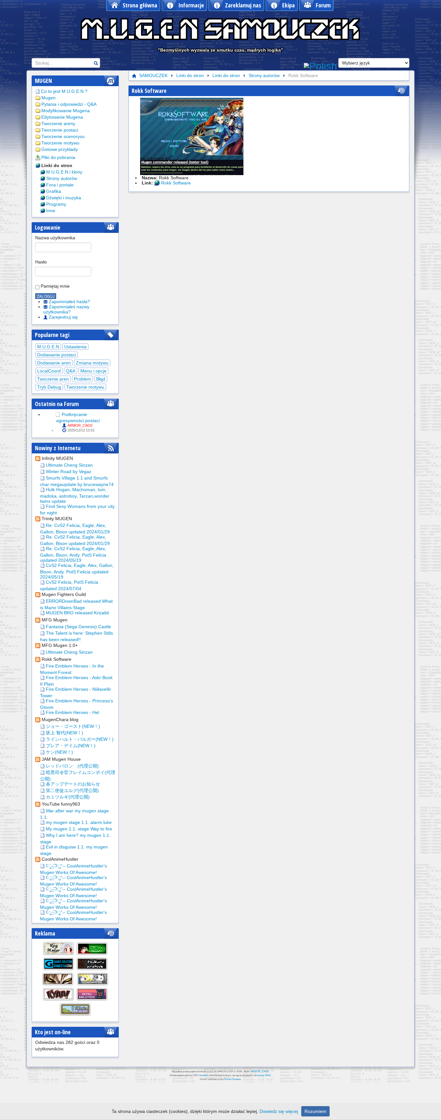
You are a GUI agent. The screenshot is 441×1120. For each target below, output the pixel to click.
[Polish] (320, 65)
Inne (50, 210)
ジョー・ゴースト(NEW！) (72, 726)
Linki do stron (56, 165)
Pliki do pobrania (58, 157)
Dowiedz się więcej (279, 1111)
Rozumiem (315, 1111)
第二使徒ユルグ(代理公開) (72, 790)
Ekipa (288, 5)
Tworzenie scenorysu (63, 136)
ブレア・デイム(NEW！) (70, 745)
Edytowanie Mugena (62, 117)
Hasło (41, 261)
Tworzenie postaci (59, 130)
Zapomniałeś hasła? (69, 301)
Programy (56, 204)
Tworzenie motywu (60, 142)
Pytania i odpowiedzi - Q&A (69, 104)
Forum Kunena (232, 1079)
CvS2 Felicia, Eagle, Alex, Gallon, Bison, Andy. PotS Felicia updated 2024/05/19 (77, 571)
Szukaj (96, 63)
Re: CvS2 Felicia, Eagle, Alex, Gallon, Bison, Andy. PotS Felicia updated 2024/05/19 (73, 554)
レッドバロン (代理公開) (72, 765)
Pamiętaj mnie (54, 286)
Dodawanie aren (54, 362)
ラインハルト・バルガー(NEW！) (79, 739)
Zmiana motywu (92, 362)
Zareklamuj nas (243, 5)
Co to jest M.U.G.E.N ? (64, 91)
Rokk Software (149, 90)
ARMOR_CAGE (80, 425)
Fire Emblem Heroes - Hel (72, 712)
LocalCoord (49, 370)
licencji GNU (264, 1075)
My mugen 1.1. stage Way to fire (78, 828)
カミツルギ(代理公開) (67, 796)
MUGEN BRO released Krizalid (77, 612)
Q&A (70, 370)
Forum (323, 5)
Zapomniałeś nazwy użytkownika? (66, 309)
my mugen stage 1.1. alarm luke (78, 822)
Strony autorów (61, 178)
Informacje (191, 5)
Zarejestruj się (63, 317)
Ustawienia (75, 346)
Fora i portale (60, 184)
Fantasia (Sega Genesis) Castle (78, 626)
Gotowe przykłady (59, 149)
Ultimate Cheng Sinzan (69, 465)
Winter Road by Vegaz (68, 471)
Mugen (48, 97)
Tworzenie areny (58, 123)
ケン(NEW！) (59, 752)
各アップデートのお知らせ (72, 784)
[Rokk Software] (191, 136)
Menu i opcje (93, 370)
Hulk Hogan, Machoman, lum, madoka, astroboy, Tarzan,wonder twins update (74, 495)
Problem (82, 379)
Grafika (53, 191)
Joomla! (203, 1075)
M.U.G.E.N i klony (64, 171)
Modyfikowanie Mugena (65, 110)
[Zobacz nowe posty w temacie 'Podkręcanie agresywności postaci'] (57, 414)
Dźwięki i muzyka (63, 197)
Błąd (100, 379)
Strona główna (140, 5)
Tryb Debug (49, 387)
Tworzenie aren (53, 379)
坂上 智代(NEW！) (64, 732)
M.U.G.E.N (48, 346)
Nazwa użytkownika (55, 237)
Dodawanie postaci (56, 354)
